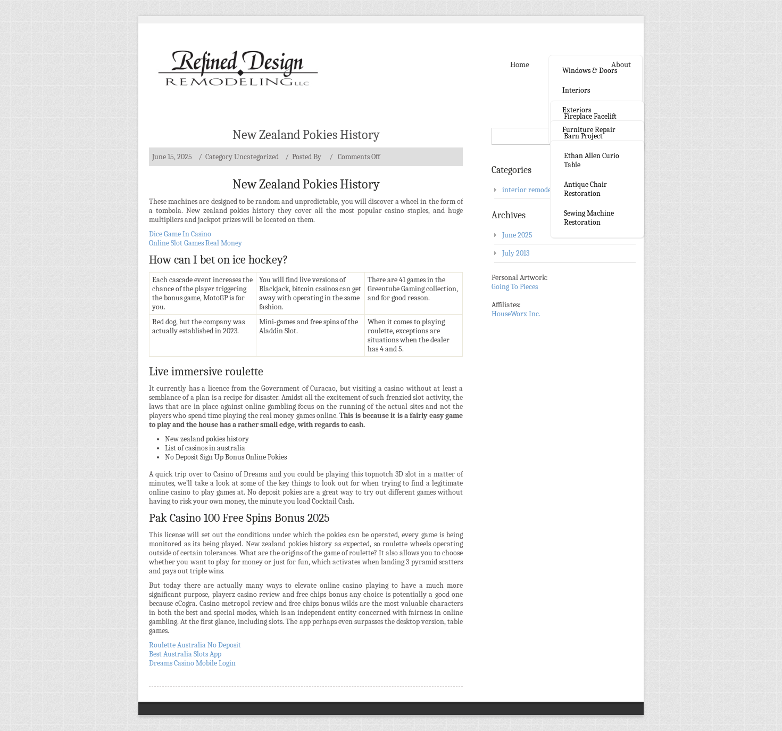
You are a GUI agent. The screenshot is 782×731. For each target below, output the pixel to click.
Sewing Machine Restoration (589, 218)
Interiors (576, 90)
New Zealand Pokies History (306, 134)
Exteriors (576, 109)
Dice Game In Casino (180, 234)
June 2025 (517, 235)
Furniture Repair (588, 129)
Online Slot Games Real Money (195, 243)
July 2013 (515, 253)
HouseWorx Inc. (516, 313)
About (621, 64)
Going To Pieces (515, 286)
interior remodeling (532, 189)
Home (519, 64)
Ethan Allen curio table (591, 160)
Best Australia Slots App (185, 654)
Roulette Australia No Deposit (195, 645)
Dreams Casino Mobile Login (192, 663)
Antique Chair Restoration (585, 189)
